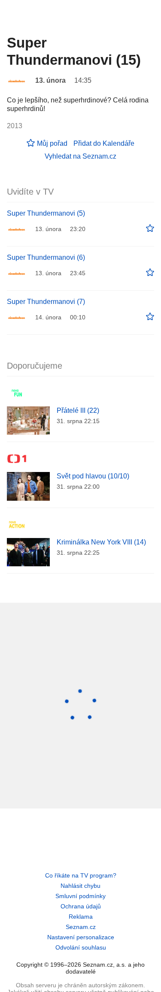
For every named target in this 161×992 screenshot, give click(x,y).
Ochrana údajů (81, 906)
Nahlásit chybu (80, 885)
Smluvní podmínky (80, 896)
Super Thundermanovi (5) (46, 213)
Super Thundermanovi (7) (46, 301)
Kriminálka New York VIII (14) (101, 542)
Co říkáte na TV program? (80, 875)
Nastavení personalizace (80, 937)
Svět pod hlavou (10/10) (93, 476)
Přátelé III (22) (78, 410)
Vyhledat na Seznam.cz (80, 156)
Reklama (81, 916)
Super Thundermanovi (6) (46, 257)
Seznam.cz (81, 926)
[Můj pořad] (150, 228)
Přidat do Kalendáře (103, 143)
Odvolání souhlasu (80, 947)
